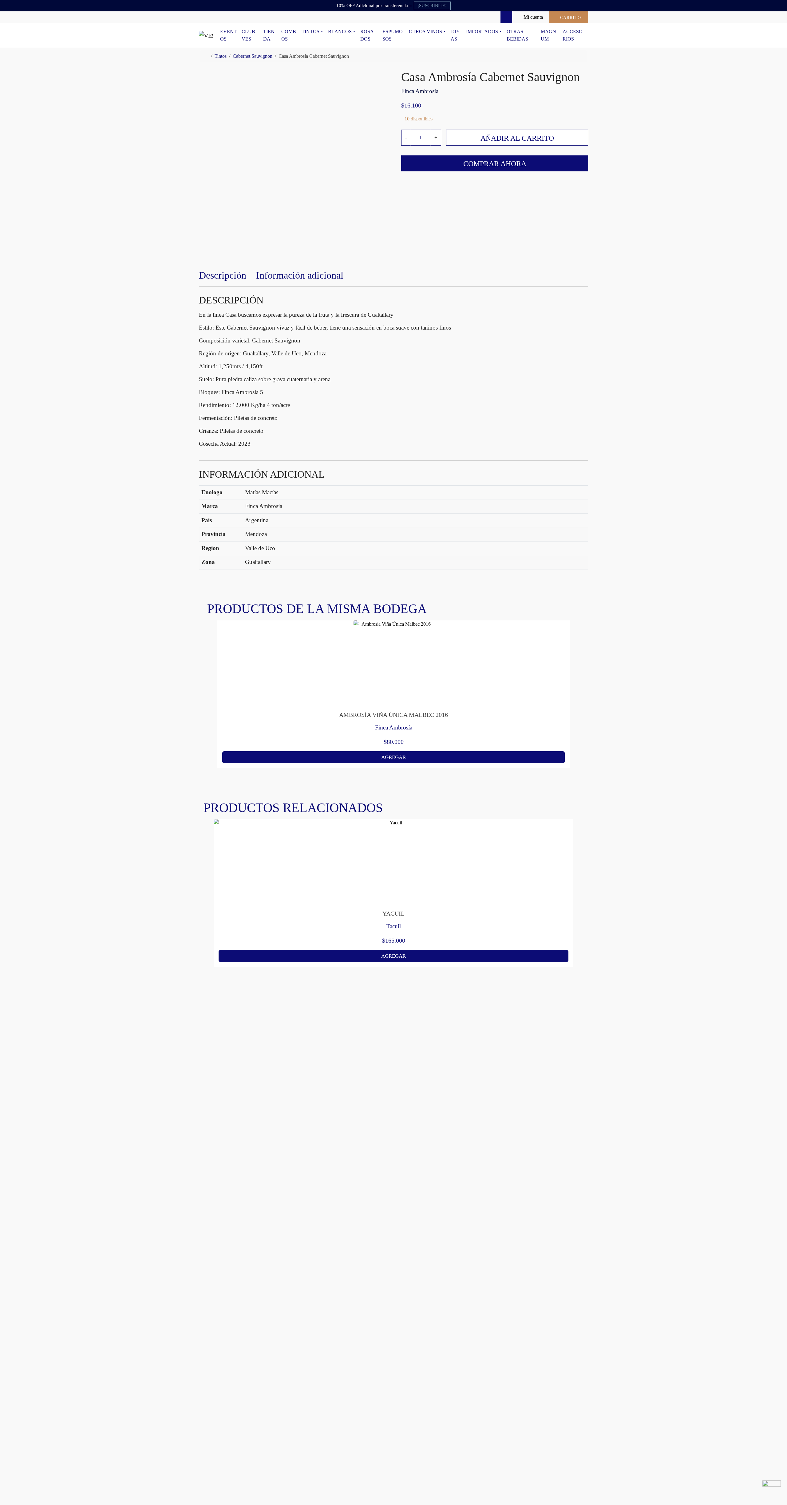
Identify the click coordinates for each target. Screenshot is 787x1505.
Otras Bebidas (517, 35)
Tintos (310, 31)
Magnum (548, 35)
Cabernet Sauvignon (252, 56)
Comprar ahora (494, 164)
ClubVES (248, 35)
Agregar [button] (393, 757)
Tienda (269, 35)
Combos (288, 35)
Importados (482, 31)
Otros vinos (425, 31)
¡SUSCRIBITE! (432, 5)
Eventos (228, 35)
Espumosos (392, 35)
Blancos (340, 31)
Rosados (367, 35)
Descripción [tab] (222, 275)
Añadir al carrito (517, 138)
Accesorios (573, 35)
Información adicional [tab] (299, 275)
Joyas (455, 35)
